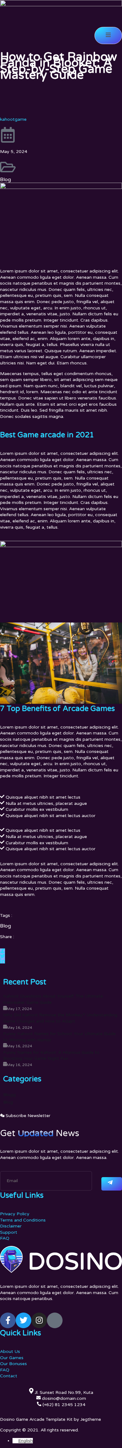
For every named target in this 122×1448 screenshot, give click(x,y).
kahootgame (13, 119)
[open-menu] (108, 35)
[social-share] (2, 950)
